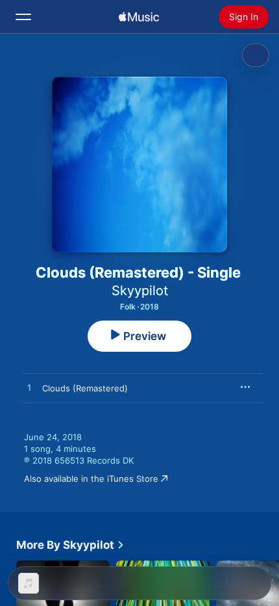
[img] (139, 17)
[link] (70, 545)
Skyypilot (140, 290)
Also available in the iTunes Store (91, 478)
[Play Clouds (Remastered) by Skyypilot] (29, 388)
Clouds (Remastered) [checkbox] (85, 388)
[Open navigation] (23, 17)
